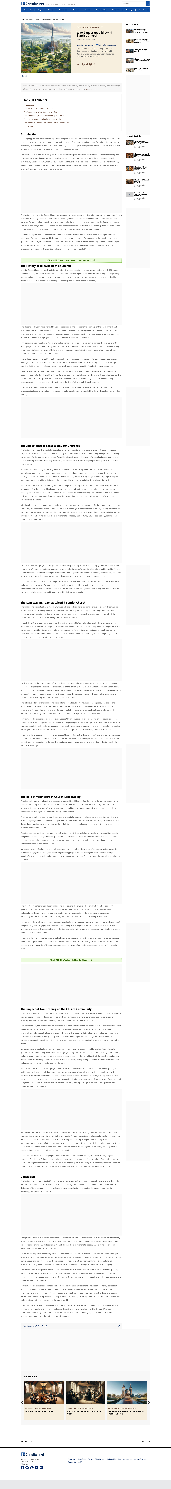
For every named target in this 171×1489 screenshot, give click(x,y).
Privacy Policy (81, 1459)
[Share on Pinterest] (90, 64)
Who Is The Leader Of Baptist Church (75, 260)
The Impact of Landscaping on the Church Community (46, 123)
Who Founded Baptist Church (75, 960)
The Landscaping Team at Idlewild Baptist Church (44, 116)
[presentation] (22, 1402)
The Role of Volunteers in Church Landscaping (43, 119)
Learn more (91, 89)
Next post (145, 1441)
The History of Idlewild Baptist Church (40, 108)
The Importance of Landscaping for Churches (42, 112)
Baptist (24, 76)
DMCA (80, 1462)
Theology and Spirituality (32, 19)
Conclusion (28, 126)
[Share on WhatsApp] (94, 64)
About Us (71, 1459)
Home (22, 19)
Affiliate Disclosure (141, 1459)
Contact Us (72, 1462)
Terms (90, 1459)
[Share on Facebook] (83, 64)
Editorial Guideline (114, 1459)
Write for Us (127, 1459)
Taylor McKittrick (89, 45)
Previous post (27, 1441)
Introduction (29, 105)
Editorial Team (100, 1459)
